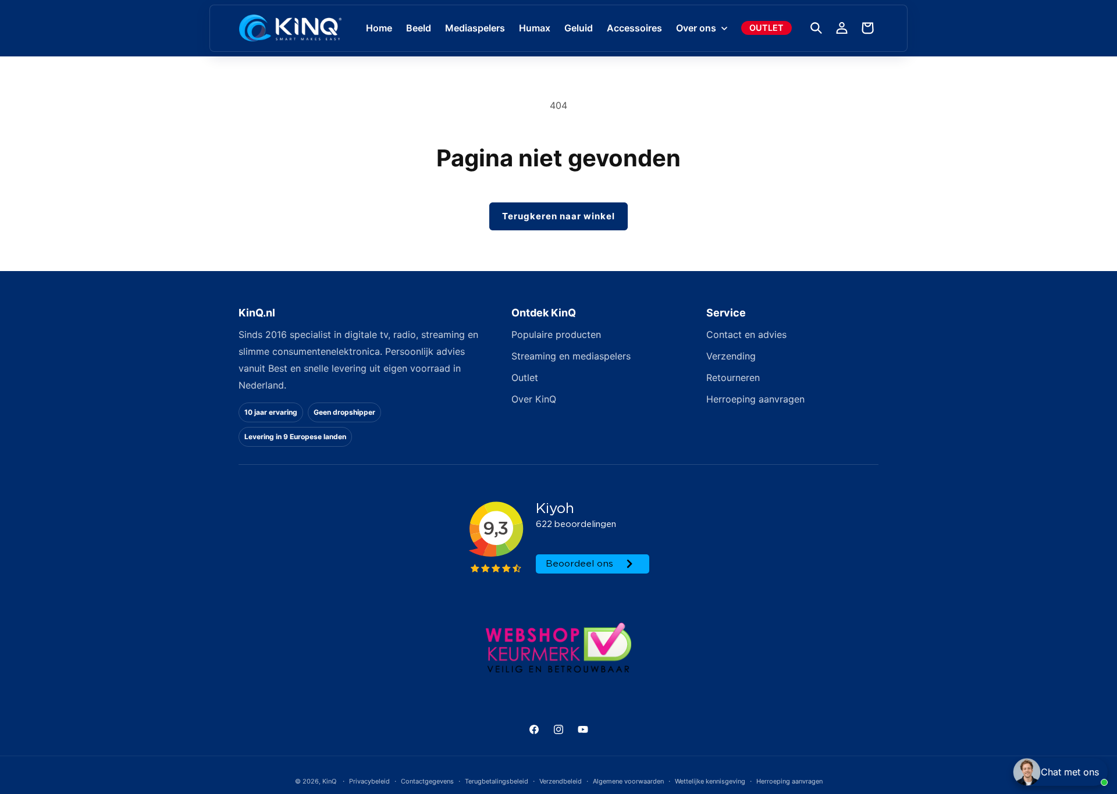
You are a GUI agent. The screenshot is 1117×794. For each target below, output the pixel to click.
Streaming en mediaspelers (571, 356)
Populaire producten (556, 334)
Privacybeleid (369, 781)
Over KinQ (533, 399)
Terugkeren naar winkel (558, 216)
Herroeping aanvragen (755, 399)
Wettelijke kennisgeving (710, 781)
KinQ (329, 781)
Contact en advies (746, 334)
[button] (700, 28)
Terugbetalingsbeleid (496, 781)
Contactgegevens (427, 781)
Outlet (524, 377)
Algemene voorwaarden (628, 781)
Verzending (731, 356)
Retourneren (733, 377)
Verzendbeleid (560, 781)
